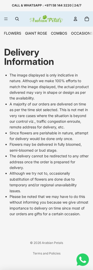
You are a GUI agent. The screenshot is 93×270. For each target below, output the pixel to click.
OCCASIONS (82, 33)
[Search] (17, 19)
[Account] (75, 19)
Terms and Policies (46, 253)
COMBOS (59, 33)
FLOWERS (12, 33)
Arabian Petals (52, 243)
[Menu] (6, 19)
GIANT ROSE (36, 33)
